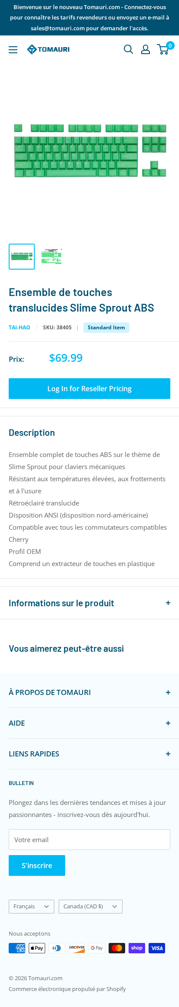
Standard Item (106, 327)
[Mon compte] (145, 49)
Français (24, 906)
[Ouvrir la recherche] (128, 49)
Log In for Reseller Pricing (89, 388)
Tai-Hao (19, 327)
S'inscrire (37, 865)
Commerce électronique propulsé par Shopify (67, 989)
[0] (163, 49)
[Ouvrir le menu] (13, 49)
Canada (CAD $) (83, 906)
